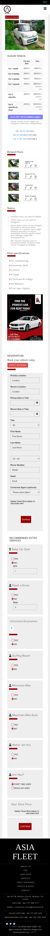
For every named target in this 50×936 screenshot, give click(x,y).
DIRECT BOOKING (17, 365)
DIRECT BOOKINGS (25, 882)
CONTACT (25, 890)
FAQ (26, 870)
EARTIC (32, 932)
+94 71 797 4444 (20, 139)
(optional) (23, 487)
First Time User (22, 784)
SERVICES (25, 878)
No (15, 562)
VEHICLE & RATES (25, 886)
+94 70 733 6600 (26, 131)
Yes (16, 558)
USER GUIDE (25, 874)
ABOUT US (26, 866)
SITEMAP (13, 927)
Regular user (22, 788)
